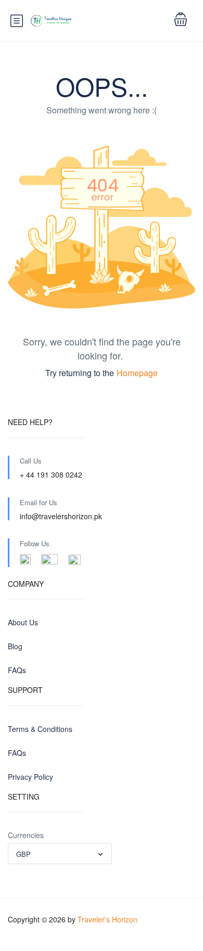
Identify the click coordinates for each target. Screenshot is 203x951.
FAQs (17, 670)
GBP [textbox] (23, 854)
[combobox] (60, 853)
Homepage (137, 373)
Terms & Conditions (40, 729)
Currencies (26, 835)
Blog (15, 646)
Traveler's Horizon (107, 919)
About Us (23, 622)
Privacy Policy (30, 777)
